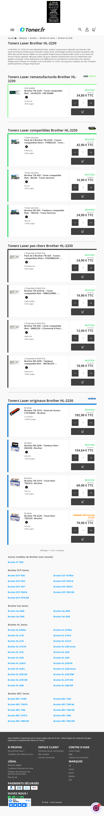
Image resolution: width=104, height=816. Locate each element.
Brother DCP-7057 (16, 586)
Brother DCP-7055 (16, 581)
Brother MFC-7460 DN (64, 710)
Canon (71, 769)
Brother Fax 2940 (16, 616)
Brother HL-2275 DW (63, 680)
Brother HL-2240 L (16, 669)
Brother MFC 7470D (17, 699)
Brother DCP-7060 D (63, 586)
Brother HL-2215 (16, 652)
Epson (71, 773)
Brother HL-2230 (16, 657)
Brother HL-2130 (16, 635)
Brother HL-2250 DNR (64, 674)
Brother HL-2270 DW (18, 680)
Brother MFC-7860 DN (18, 721)
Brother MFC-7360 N (17, 704)
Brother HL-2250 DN (17, 674)
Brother (72, 776)
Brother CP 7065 (15, 562)
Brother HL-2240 (61, 657)
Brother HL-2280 (16, 685)
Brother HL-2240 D (17, 663)
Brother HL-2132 (16, 641)
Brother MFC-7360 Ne (64, 704)
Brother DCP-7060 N (17, 592)
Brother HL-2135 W (17, 646)
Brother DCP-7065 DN (64, 592)
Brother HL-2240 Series (65, 669)
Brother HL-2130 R (62, 635)
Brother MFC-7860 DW (64, 721)
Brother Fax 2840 (16, 611)
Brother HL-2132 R (62, 641)
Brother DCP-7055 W (63, 581)
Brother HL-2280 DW (63, 685)
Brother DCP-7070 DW (18, 598)
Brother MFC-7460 (16, 710)
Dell (70, 780)
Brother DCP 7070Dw (64, 575)
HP (70, 766)
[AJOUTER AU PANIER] (82, 111)
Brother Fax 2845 (62, 611)
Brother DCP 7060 (16, 575)
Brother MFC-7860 (62, 715)
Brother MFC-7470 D (17, 715)
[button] (87, 29)
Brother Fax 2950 (62, 616)
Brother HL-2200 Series (65, 646)
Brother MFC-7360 (62, 699)
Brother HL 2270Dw (63, 630)
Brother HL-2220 (61, 652)
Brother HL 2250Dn (17, 630)
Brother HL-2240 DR (63, 663)
